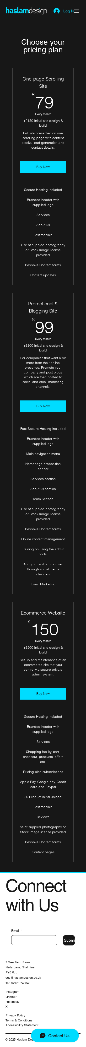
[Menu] (77, 11)
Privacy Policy (15, 1015)
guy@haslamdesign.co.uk (23, 977)
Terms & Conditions (18, 1020)
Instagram (12, 991)
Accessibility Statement (21, 1025)
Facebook (12, 1002)
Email (16, 930)
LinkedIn (11, 996)
